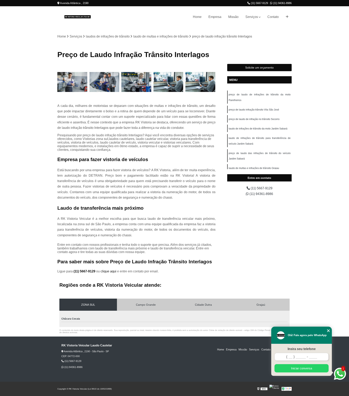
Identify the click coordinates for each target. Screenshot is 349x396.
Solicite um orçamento (259, 67)
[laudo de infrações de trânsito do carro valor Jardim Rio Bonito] (136, 82)
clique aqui (108, 271)
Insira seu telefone (302, 349)
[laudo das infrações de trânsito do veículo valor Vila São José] (72, 82)
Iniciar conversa (301, 368)
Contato (273, 17)
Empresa (214, 17)
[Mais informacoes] (287, 17)
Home (197, 17)
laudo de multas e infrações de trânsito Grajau (254, 168)
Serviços (251, 17)
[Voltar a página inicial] (77, 17)
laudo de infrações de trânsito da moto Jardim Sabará (258, 128)
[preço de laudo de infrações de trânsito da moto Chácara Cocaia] (168, 82)
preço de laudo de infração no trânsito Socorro (254, 119)
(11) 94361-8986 (282, 3)
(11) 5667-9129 (259, 3)
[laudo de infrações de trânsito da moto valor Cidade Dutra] (104, 82)
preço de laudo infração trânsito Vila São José (254, 109)
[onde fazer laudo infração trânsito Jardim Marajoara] (200, 82)
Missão (233, 17)
